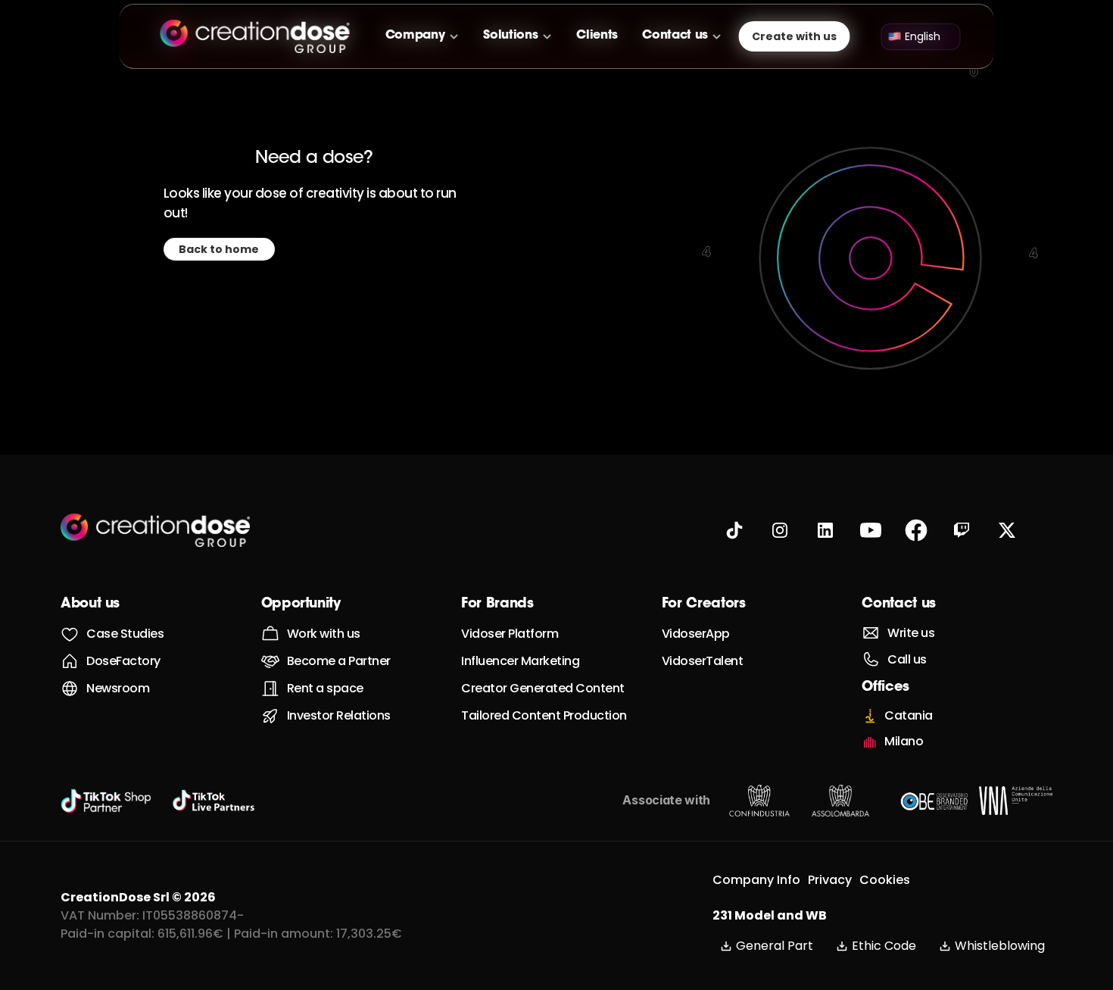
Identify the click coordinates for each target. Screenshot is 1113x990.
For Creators (704, 604)
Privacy (830, 880)
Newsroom (117, 688)
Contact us (898, 604)
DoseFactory (123, 661)
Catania (908, 715)
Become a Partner (339, 661)
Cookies (884, 880)
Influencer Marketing (520, 661)
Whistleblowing (1000, 945)
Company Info (756, 880)
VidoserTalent (703, 661)
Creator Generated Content (543, 688)
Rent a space (325, 688)
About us (90, 604)
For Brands (497, 604)
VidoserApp (696, 633)
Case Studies (125, 633)
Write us (910, 633)
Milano (903, 741)
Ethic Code (884, 945)
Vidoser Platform (509, 633)
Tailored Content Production (544, 715)
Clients (597, 36)
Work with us (323, 633)
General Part (774, 945)
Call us (907, 659)
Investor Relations (339, 715)
